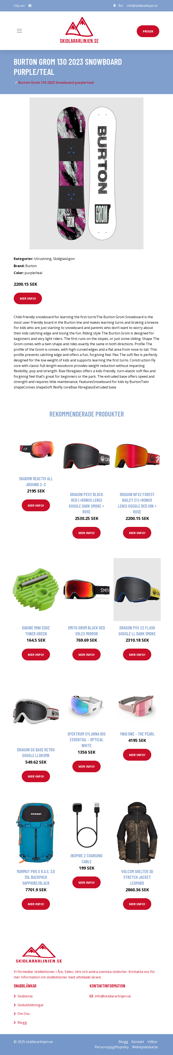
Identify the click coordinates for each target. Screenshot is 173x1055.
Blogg (22, 1022)
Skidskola (25, 996)
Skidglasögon (64, 258)
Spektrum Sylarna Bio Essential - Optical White (86, 739)
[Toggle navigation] (19, 31)
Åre (120, 6)
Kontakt (137, 1041)
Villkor (152, 1041)
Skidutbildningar (31, 1005)
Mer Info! (28, 298)
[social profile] (30, 6)
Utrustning (42, 258)
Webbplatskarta (145, 1047)
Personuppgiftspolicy (112, 1047)
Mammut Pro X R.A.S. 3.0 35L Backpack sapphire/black (36, 877)
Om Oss (24, 1013)
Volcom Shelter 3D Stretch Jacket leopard (137, 877)
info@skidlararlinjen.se (142, 6)
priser (148, 31)
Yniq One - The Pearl (137, 733)
